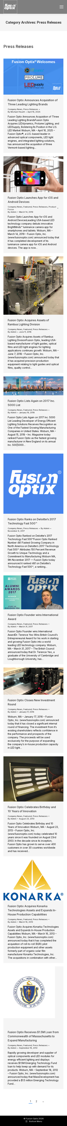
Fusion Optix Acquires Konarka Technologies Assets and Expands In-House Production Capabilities (32, 910)
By (16, 112)
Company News (15, 109)
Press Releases (30, 109)
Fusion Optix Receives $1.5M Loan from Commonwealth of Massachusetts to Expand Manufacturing (33, 1036)
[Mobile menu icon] (61, 7)
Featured (27, 207)
